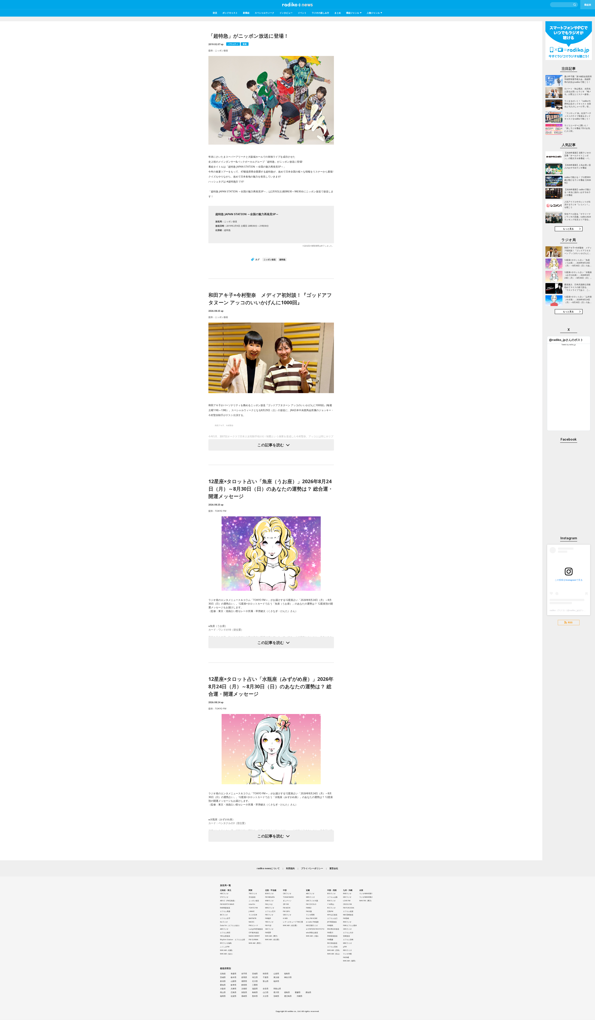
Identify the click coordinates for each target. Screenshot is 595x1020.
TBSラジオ (253, 893)
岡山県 (223, 992)
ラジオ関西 (310, 915)
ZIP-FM (286, 904)
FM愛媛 (330, 939)
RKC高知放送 (332, 943)
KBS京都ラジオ (312, 925)
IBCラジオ (224, 915)
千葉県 (265, 977)
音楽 (245, 44)
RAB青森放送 (225, 908)
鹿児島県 (288, 996)
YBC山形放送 (225, 936)
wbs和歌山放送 (312, 932)
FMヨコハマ (253, 925)
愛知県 (223, 985)
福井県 (276, 981)
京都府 (244, 988)
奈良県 (265, 988)
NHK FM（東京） (366, 900)
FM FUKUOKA (348, 908)
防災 (215, 12)
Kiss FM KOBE (311, 918)
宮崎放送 (346, 936)
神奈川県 (288, 977)
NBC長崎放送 (348, 915)
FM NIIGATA (270, 897)
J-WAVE (251, 911)
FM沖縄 (346, 957)
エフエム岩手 (225, 918)
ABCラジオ (310, 893)
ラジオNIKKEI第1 (365, 893)
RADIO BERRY (254, 936)
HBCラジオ (224, 893)
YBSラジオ (269, 922)
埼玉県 (255, 977)
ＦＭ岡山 (330, 904)
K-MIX (285, 918)
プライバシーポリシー (312, 868)
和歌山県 (277, 988)
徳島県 (287, 992)
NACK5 (251, 922)
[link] (566, 340)
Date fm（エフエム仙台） (230, 925)
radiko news (297, 4)
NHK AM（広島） (334, 950)
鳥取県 (244, 992)
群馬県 (244, 977)
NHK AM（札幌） (227, 950)
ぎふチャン (287, 900)
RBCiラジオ (347, 950)
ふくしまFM (224, 946)
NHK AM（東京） (255, 943)
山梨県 (233, 981)
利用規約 (290, 868)
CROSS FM (347, 904)
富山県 (265, 981)
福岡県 (223, 996)
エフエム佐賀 (348, 911)
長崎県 (244, 996)
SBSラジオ (287, 915)
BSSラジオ (331, 893)
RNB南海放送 (332, 936)
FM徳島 (330, 925)
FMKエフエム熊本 (350, 925)
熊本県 (255, 996)
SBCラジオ (269, 929)
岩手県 (244, 973)
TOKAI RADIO (288, 897)
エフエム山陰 (332, 897)
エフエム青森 (225, 911)
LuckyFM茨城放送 (256, 929)
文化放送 (252, 897)
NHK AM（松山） (334, 954)
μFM (345, 946)
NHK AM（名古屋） (272, 939)
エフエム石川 (270, 911)
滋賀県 (255, 988)
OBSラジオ (347, 929)
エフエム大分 (348, 932)
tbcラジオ (224, 922)
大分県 (265, 996)
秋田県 (265, 973)
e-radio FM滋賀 (312, 922)
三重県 (255, 985)
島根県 (255, 992)
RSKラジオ (331, 900)
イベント (302, 12)
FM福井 (268, 918)
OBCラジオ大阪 (312, 900)
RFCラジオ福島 (226, 943)
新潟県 (223, 981)
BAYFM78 (252, 918)
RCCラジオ (331, 908)
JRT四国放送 (332, 922)
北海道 (223, 973)
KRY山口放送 (332, 915)
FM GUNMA (253, 939)
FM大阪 (309, 911)
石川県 (255, 981)
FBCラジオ (269, 915)
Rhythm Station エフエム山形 (232, 939)
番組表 (587, 4)
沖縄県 (299, 996)
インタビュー (286, 12)
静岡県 (244, 985)
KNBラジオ (269, 900)
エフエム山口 (332, 918)
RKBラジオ (347, 893)
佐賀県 (233, 996)
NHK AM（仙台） (227, 954)
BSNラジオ (269, 893)
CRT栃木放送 (254, 932)
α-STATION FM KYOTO (315, 929)
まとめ (337, 12)
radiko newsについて (268, 868)
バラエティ (233, 44)
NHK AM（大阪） (313, 936)
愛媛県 (297, 992)
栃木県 (233, 977)
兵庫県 (233, 988)
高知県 (308, 992)
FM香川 (330, 932)
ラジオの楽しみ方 (320, 12)
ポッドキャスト (230, 12)
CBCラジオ (287, 893)
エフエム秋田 (225, 932)
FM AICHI (286, 908)
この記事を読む (270, 444)
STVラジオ (224, 897)
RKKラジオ (347, 922)
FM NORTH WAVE (227, 904)
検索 (575, 4)
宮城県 (255, 973)
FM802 (308, 908)
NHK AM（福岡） (350, 961)
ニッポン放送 (270, 259)
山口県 (265, 992)
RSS (570, 622)
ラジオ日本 (253, 915)
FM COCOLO (311, 904)
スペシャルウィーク (264, 12)
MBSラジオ (310, 897)
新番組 (246, 12)
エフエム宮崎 (348, 939)
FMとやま (269, 904)
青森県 (233, 973)
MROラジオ (269, 908)
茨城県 (223, 977)
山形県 (276, 973)
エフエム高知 (332, 946)
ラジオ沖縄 (347, 954)
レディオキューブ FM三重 (293, 922)
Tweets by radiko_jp (569, 345)
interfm (252, 904)
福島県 (287, 973)
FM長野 (268, 932)
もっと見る (568, 228)
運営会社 (333, 868)
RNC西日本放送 (333, 929)
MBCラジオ (347, 943)
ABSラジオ (224, 929)
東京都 (276, 977)
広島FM (330, 911)
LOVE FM (346, 900)
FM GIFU (286, 911)
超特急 (282, 259)
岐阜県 (233, 985)
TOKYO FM (253, 908)
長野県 (244, 981)
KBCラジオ (347, 897)
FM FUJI (268, 925)
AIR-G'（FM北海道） (228, 900)
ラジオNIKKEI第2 (365, 897)
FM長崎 (346, 918)
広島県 (233, 992)
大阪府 (223, 988)
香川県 (276, 992)
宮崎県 (276, 996)
